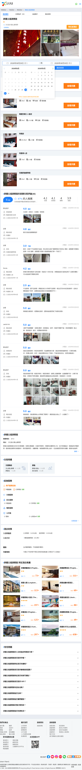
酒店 (1, 728)
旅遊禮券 (52, 730)
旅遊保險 (52, 728)
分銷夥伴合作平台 (18, 746)
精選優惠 (6, 749)
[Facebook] (48, 757)
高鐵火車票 (3, 732)
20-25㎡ (24, 140)
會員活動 (15, 740)
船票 (10, 730)
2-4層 (30, 159)
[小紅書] (60, 757)
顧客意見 (15, 742)
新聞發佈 (24, 730)
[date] (21, 63)
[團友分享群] (74, 757)
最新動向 (24, 728)
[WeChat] (64, 757)
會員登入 (6, 740)
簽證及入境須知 (64, 732)
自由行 (11, 728)
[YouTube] (52, 757)
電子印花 (52, 734)
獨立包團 (12, 734)
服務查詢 (15, 744)
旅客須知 (52, 726)
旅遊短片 (52, 732)
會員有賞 (6, 746)
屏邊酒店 (19, 10)
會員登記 (6, 742)
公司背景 (24, 726)
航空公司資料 (63, 728)
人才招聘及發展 (26, 734)
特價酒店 (3, 10)
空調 (36, 101)
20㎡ (23, 179)
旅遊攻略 (40, 726)
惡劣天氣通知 (63, 730)
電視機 (44, 101)
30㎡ (23, 101)
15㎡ (23, 159)
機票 (10, 726)
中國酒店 (11, 10)
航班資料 (62, 726)
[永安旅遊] (7, 3)
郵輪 (1, 730)
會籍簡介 (6, 744)
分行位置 (24, 732)
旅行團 (2, 726)
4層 (30, 101)
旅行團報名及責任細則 (57, 736)
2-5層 (32, 140)
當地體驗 (12, 732)
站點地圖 (74, 765)
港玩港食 (3, 734)
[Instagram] (56, 757)
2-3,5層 (31, 120)
